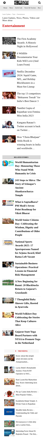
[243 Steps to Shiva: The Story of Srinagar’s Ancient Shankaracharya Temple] (8, 181)
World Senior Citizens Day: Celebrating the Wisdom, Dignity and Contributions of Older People (27, 227)
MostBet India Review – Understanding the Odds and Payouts (26, 413)
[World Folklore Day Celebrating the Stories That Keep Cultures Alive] (8, 315)
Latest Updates (6, 14)
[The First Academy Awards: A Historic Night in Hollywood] (9, 40)
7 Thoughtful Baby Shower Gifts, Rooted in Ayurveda (26, 303)
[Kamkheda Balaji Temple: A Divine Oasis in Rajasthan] (9, 402)
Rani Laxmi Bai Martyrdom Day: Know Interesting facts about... (26, 383)
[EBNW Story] (21, 3)
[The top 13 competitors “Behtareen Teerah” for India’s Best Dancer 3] (9, 95)
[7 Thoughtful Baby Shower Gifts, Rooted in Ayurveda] (8, 300)
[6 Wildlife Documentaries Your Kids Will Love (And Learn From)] (9, 55)
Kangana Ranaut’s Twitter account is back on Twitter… (28, 126)
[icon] (4, 3)
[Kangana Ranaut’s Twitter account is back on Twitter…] (9, 124)
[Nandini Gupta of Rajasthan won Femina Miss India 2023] (9, 110)
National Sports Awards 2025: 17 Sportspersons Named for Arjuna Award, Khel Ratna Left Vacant (28, 249)
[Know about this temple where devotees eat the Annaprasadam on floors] (9, 357)
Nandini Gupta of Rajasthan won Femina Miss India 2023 (28, 112)
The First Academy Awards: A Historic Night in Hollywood (27, 42)
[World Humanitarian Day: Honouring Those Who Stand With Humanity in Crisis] (8, 163)
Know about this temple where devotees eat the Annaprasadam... (25, 359)
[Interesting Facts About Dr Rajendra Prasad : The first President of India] (9, 432)
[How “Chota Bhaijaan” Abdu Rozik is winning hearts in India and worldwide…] (9, 139)
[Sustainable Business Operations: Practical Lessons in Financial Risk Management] (8, 264)
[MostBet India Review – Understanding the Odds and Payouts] (9, 411)
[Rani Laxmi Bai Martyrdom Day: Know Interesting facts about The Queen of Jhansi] (9, 381)
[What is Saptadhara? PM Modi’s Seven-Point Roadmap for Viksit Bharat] (8, 203)
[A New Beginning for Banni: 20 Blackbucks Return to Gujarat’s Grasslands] (8, 282)
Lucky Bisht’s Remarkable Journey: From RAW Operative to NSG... (26, 371)
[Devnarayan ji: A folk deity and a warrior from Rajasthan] (9, 423)
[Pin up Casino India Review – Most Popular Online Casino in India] (9, 393)
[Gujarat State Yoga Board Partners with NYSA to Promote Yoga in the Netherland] (8, 333)
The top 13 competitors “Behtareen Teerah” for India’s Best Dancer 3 (29, 97)
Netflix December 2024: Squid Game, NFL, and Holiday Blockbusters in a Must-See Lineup (27, 79)
